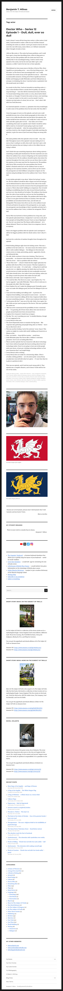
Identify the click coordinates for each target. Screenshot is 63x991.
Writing (10, 926)
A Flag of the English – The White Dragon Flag (22, 790)
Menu (53, 10)
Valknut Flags (12, 799)
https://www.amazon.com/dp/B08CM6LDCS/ (28, 710)
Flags (9, 888)
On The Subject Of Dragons (16, 907)
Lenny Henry (15, 378)
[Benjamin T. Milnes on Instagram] (31, 544)
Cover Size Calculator (14, 562)
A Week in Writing (13, 873)
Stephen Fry (30, 380)
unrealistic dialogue (20, 381)
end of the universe (16, 376)
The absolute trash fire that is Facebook (20, 833)
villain (27, 381)
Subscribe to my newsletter (16, 576)
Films (9, 886)
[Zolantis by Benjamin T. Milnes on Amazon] (27, 735)
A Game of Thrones (13, 869)
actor (33, 373)
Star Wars (11, 922)
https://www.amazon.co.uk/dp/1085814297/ (27, 647)
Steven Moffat (36, 380)
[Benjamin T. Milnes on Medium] (24, 544)
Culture (10, 879)
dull (10, 376)
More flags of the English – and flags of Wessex (22, 786)
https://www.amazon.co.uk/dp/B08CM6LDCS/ (28, 708)
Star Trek (10, 920)
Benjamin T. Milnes (16, 9)
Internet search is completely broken (19, 807)
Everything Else (12, 883)
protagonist (33, 378)
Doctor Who (23, 373)
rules (15, 380)
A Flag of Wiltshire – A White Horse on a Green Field (24, 794)
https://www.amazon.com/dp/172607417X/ (27, 771)
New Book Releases (13, 905)
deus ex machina (31, 375)
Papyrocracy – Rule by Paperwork (18, 803)
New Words (12, 896)
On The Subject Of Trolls (15, 909)
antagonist (37, 373)
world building (33, 381)
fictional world (33, 376)
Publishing (11, 913)
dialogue (38, 375)
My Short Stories (11, 963)
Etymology (12, 894)
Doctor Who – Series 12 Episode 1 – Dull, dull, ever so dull (25, 32)
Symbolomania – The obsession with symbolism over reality (26, 837)
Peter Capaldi (26, 378)
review (11, 380)
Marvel (10, 901)
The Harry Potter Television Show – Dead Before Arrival (25, 829)
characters (43, 373)
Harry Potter (11, 890)
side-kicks (23, 380)
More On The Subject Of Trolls (17, 903)
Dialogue (12, 931)
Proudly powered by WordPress (24, 986)
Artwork (10, 875)
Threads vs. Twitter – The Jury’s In (18, 812)
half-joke (40, 376)
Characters (12, 928)
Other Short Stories (14, 911)
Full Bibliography (11, 970)
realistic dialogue (41, 378)
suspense (43, 380)
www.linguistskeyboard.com (16, 950)
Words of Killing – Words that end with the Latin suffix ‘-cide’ (27, 842)
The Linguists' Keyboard (15, 555)
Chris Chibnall (9, 375)
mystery (21, 378)
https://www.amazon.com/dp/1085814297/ (27, 649)
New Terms (9, 981)
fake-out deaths (26, 376)
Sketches (10, 918)
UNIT (13, 381)
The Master (9, 381)
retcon (7, 380)
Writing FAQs (12, 574)
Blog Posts (9, 978)
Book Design (11, 877)
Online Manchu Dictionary (16, 570)
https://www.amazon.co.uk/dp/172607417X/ (27, 769)
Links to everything (14, 579)
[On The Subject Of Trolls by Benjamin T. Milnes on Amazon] (27, 616)
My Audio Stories (11, 966)
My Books (9, 959)
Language (11, 892)
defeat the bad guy (22, 375)
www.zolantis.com (13, 945)
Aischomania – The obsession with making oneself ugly (25, 846)
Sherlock (19, 380)
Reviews (29, 373)
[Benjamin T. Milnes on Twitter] (28, 544)
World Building (12, 924)
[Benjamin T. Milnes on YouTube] (21, 544)
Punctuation (13, 898)
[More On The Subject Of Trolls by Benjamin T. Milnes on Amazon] (27, 674)
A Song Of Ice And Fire (14, 871)
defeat (15, 375)
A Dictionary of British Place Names (18, 566)
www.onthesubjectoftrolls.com (17, 947)
